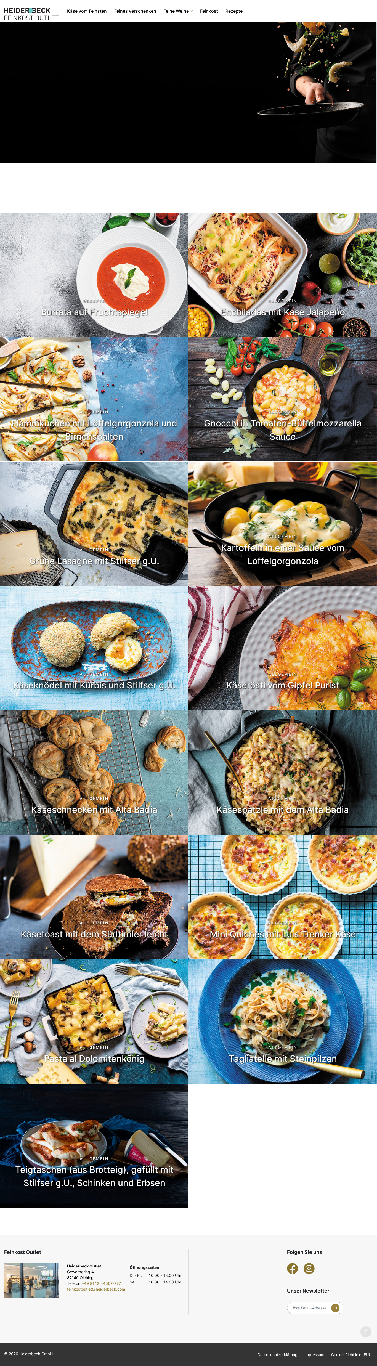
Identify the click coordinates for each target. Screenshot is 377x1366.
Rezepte (234, 11)
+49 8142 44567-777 (101, 1283)
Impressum (314, 1354)
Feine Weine (176, 11)
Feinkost (209, 11)
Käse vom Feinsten (87, 11)
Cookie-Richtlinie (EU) (350, 1354)
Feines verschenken (135, 11)
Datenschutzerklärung (277, 1354)
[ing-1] (31, 1280)
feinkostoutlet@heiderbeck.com (96, 1289)
